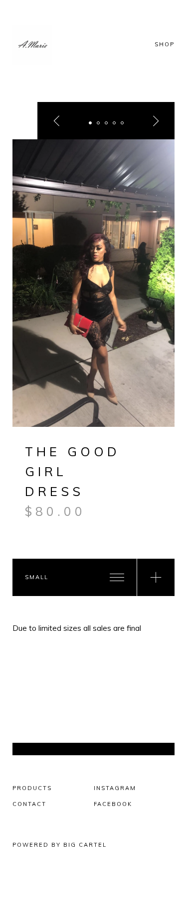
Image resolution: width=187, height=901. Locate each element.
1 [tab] (90, 122)
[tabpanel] (93, 283)
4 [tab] (114, 122)
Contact (29, 804)
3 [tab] (106, 122)
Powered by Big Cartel (59, 844)
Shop (165, 45)
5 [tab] (122, 122)
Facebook (113, 804)
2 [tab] (98, 122)
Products (32, 788)
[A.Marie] (44, 45)
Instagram (115, 788)
